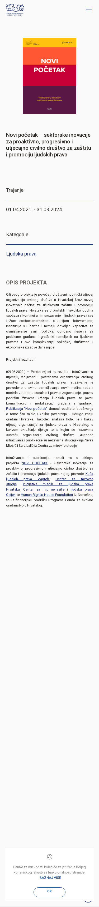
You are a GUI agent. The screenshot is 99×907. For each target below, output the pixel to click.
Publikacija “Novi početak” (27, 409)
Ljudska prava (21, 254)
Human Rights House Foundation (47, 495)
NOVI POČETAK (35, 463)
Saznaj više (50, 877)
